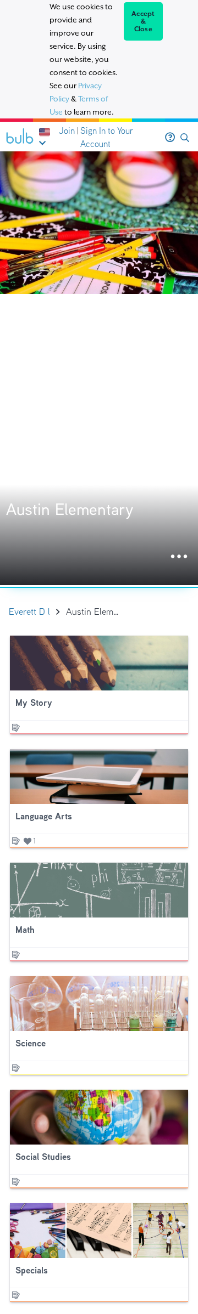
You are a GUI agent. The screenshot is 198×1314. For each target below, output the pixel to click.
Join (67, 130)
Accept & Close (143, 21)
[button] (184, 138)
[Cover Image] (99, 368)
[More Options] (179, 557)
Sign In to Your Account (106, 137)
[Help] (170, 137)
